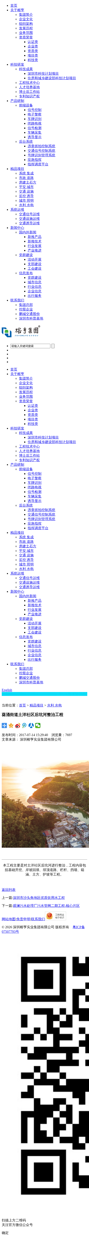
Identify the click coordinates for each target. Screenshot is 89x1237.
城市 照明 (26, 200)
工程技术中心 (29, 82)
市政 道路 (26, 178)
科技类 (33, 60)
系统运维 (17, 209)
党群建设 (26, 255)
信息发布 (26, 273)
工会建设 (34, 268)
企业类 (33, 46)
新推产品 (34, 237)
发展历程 (26, 28)
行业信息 (34, 286)
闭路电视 (34, 123)
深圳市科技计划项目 (43, 73)
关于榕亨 (17, 10)
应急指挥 (34, 160)
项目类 (33, 55)
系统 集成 (26, 173)
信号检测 (34, 128)
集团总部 (26, 305)
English (7, 690)
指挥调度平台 (38, 164)
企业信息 (34, 291)
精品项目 (17, 169)
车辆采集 (34, 132)
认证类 (33, 42)
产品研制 (17, 101)
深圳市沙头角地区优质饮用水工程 (39, 898)
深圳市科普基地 (31, 318)
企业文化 (26, 19)
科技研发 (17, 64)
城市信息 (34, 282)
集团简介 (26, 14)
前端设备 (26, 105)
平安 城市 (26, 187)
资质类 (33, 51)
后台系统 (26, 141)
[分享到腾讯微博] (24, 725)
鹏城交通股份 (29, 314)
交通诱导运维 (29, 223)
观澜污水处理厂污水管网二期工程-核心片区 (46, 906)
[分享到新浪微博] (18, 725)
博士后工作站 (29, 91)
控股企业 (26, 309)
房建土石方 (27, 182)
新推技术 (34, 241)
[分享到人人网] (31, 725)
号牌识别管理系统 (41, 155)
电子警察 (34, 114)
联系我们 (17, 300)
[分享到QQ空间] (11, 725)
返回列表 (9, 890)
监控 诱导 (26, 196)
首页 (13, 5)
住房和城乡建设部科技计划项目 (52, 78)
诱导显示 (34, 137)
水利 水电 (26, 205)
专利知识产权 (29, 96)
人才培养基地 (29, 87)
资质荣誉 (26, 37)
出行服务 (34, 296)
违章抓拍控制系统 (41, 146)
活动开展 (34, 259)
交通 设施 (26, 191)
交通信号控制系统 (41, 150)
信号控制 (34, 110)
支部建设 (34, 264)
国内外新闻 (27, 232)
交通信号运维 (29, 214)
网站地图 (9, 919)
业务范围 (26, 33)
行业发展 (34, 246)
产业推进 (34, 250)
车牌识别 (34, 119)
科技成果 (26, 69)
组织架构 (26, 23)
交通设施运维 (29, 218)
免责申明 (23, 919)
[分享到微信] (38, 725)
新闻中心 (17, 228)
